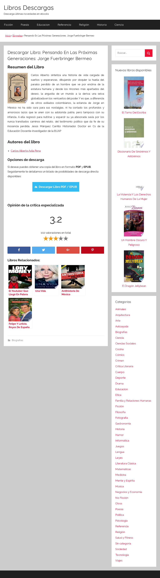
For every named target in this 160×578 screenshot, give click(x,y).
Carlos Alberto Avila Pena (26, 150)
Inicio (8, 35)
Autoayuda (121, 326)
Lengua (119, 452)
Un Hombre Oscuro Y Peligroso (134, 242)
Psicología (121, 520)
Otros (118, 503)
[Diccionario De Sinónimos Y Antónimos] (133, 133)
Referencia (64, 24)
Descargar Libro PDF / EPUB (58, 186)
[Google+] (68, 250)
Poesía (25, 24)
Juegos (119, 446)
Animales (120, 309)
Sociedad (121, 549)
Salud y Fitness (124, 537)
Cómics (119, 354)
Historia (102, 24)
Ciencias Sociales (125, 343)
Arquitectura (122, 315)
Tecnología (122, 554)
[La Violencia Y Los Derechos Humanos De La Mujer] (133, 177)
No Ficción (121, 497)
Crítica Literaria (124, 366)
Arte (117, 320)
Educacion (43, 24)
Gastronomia (123, 423)
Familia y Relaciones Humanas (133, 400)
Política (119, 514)
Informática (122, 440)
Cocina (119, 349)
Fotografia (121, 417)
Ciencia (119, 24)
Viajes (118, 560)
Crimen (119, 360)
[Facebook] (19, 250)
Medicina (120, 474)
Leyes (119, 457)
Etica (118, 394)
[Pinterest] (92, 250)
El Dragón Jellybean (134, 285)
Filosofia (120, 412)
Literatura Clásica (125, 463)
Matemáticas (123, 469)
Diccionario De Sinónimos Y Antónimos (134, 154)
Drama (119, 383)
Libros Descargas (29, 7)
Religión (84, 24)
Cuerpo (119, 372)
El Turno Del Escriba (134, 112)
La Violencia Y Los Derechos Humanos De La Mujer (134, 197)
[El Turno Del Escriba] (133, 93)
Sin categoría (123, 543)
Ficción (8, 24)
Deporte (120, 377)
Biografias (17, 35)
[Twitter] (43, 250)
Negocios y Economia (128, 492)
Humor (119, 434)
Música (119, 486)
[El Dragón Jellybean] (133, 267)
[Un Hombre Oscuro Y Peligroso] (133, 221)
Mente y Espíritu (125, 480)
